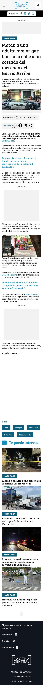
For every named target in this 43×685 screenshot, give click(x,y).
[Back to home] (21, 5)
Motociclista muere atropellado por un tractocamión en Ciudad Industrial (20, 602)
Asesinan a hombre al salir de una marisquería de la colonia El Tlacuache (21, 521)
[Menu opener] (5, 5)
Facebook (7, 634)
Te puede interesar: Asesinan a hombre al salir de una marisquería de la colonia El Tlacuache (19, 162)
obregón (18, 427)
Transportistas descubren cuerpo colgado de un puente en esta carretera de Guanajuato (20, 561)
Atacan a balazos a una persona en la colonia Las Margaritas (21, 482)
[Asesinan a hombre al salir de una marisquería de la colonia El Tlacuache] (21, 498)
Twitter (6, 640)
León (6, 427)
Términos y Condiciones (21, 681)
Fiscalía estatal (32, 294)
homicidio (33, 427)
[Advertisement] (21, 28)
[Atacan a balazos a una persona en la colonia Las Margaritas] (21, 460)
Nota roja (8, 434)
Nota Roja (9, 38)
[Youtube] (25, 14)
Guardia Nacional (10, 275)
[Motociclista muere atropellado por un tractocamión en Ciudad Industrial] (21, 579)
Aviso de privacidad (21, 676)
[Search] (38, 5)
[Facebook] (21, 14)
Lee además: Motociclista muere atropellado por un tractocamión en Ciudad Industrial (20, 285)
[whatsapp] (14, 127)
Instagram (8, 647)
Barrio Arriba (8, 141)
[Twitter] (33, 14)
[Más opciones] (31, 127)
